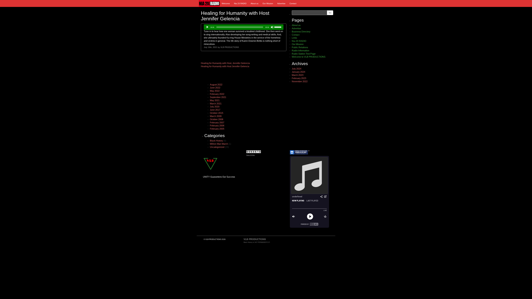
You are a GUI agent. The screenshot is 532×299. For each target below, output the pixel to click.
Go (330, 13)
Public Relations (300, 47)
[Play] (207, 27)
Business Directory (301, 31)
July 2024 (296, 69)
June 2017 (215, 110)
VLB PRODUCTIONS (229, 47)
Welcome (226, 3)
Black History (216, 141)
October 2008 (216, 119)
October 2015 (216, 113)
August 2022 (216, 84)
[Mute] (272, 27)
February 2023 (299, 78)
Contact (293, 3)
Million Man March (219, 144)
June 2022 (215, 88)
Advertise (281, 3)
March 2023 (297, 75)
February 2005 (217, 129)
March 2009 (216, 116)
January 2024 (298, 72)
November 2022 (300, 81)
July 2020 (214, 106)
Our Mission (268, 3)
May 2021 (215, 100)
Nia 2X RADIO (240, 3)
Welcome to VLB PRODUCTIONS (308, 57)
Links (294, 38)
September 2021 (218, 97)
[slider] (278, 26)
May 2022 (215, 91)
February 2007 (217, 122)
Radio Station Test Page (304, 54)
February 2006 (217, 125)
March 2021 (216, 103)
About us (254, 3)
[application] (243, 27)
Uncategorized (217, 147)
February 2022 (217, 94)
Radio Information (300, 50)
